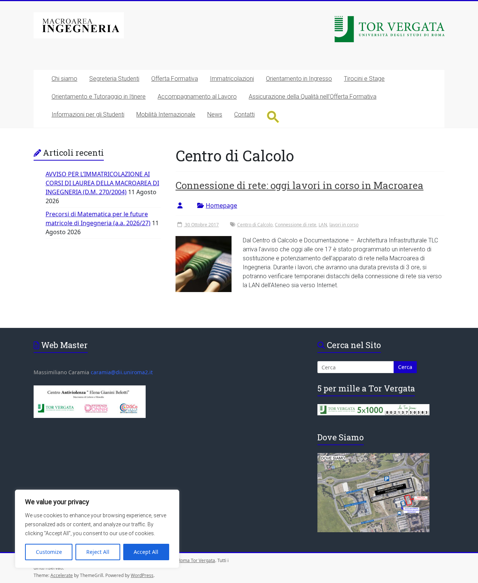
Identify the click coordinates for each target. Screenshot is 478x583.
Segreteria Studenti (114, 78)
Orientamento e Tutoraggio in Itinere (99, 96)
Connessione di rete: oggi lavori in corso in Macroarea (299, 185)
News (214, 114)
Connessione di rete (295, 224)
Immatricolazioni (232, 78)
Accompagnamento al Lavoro (197, 96)
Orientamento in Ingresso (299, 78)
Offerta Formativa (174, 78)
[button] (273, 117)
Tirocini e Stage (364, 78)
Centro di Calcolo (255, 224)
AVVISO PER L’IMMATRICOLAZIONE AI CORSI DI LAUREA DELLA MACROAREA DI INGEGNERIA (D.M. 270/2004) (102, 183)
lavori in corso (343, 224)
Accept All (146, 551)
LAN (323, 224)
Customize (49, 551)
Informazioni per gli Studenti (88, 114)
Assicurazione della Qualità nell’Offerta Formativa (312, 96)
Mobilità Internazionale (165, 114)
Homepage (221, 205)
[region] (97, 529)
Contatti (244, 114)
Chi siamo (64, 78)
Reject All (97, 551)
